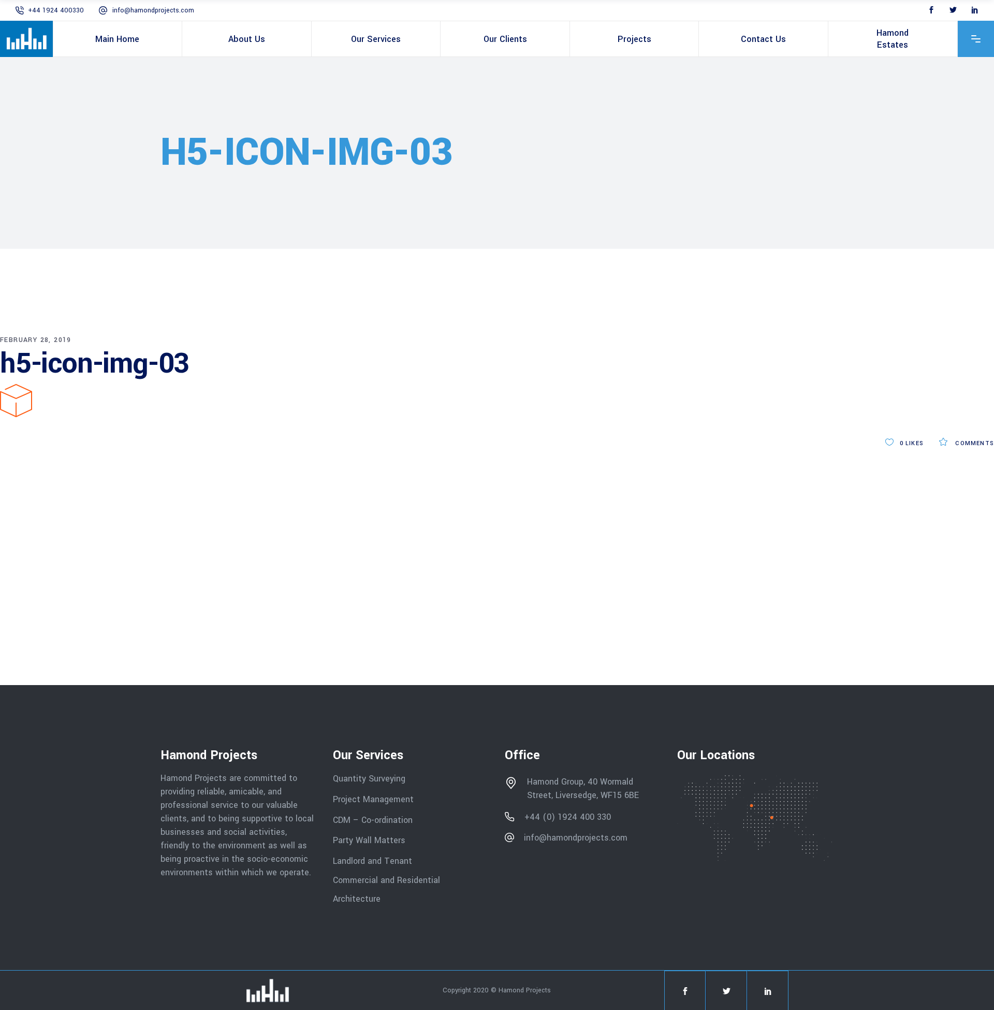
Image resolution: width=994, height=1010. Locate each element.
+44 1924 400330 (56, 10)
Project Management (373, 799)
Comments (973, 443)
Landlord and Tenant (372, 861)
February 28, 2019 (35, 340)
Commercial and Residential (386, 880)
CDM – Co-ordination (373, 820)
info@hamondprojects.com (153, 10)
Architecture (358, 899)
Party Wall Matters (369, 840)
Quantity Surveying (369, 779)
